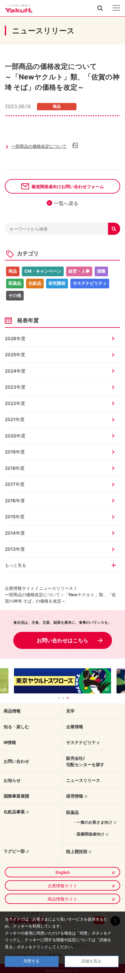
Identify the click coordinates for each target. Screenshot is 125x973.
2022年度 (15, 403)
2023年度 (15, 387)
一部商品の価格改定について (38, 146)
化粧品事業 (14, 811)
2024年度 (15, 371)
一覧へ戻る (66, 203)
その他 (14, 295)
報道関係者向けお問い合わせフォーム (68, 186)
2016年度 (15, 500)
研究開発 (57, 283)
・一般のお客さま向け (92, 822)
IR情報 (10, 742)
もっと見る (15, 565)
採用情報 (74, 796)
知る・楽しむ (16, 726)
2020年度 (15, 436)
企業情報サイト (20, 588)
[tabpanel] (62, 680)
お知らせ (12, 780)
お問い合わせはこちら (62, 640)
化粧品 (35, 283)
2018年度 (15, 468)
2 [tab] (63, 698)
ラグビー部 (14, 851)
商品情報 (12, 710)
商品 (12, 271)
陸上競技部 (76, 851)
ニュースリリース (56, 588)
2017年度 (15, 484)
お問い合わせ (16, 761)
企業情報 (74, 726)
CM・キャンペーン (42, 271)
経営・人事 (79, 271)
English (63, 872)
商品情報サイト (62, 899)
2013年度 (15, 549)
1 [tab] (59, 698)
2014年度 (15, 533)
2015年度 (15, 517)
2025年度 (15, 354)
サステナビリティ (90, 283)
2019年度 (15, 452)
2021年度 (15, 419)
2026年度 (15, 338)
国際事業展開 (16, 796)
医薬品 (14, 283)
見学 (70, 710)
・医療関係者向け (88, 834)
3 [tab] (68, 698)
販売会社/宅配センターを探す (85, 761)
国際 (101, 271)
